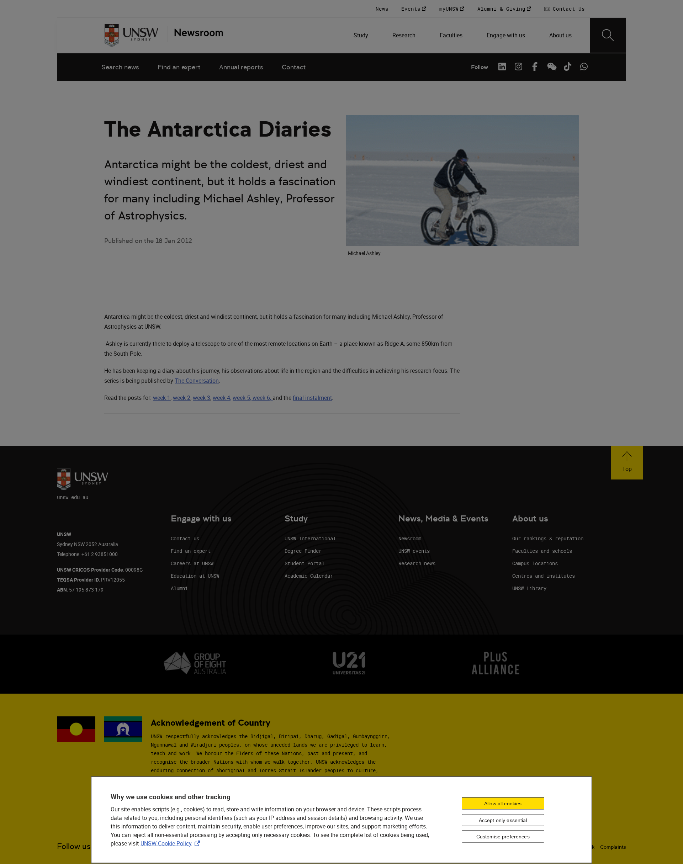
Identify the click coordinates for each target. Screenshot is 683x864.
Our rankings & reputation (547, 538)
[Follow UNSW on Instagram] (518, 66)
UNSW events (414, 550)
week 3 (201, 398)
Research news (416, 563)
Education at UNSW (195, 575)
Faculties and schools (542, 550)
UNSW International (310, 538)
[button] (627, 462)
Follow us (74, 846)
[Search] (608, 35)
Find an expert (179, 67)
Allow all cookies (502, 803)
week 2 (181, 398)
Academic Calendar (309, 575)
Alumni (179, 588)
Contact (294, 67)
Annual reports (241, 67)
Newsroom (409, 538)
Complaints (613, 847)
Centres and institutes (543, 575)
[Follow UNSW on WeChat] (551, 66)
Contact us (185, 538)
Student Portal (304, 563)
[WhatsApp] (584, 66)
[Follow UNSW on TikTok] (567, 66)
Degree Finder (303, 550)
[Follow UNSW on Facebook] (535, 66)
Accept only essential (503, 820)
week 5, (243, 398)
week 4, (222, 398)
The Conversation (197, 381)
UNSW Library (529, 588)
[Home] (131, 35)
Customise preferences (503, 836)
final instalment (312, 398)
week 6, (262, 398)
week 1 (161, 398)
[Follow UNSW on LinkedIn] (502, 66)
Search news (120, 67)
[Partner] (195, 35)
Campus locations (535, 563)
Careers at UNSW (192, 563)
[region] (341, 820)
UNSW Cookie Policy (172, 843)
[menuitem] (361, 35)
